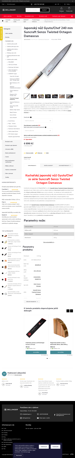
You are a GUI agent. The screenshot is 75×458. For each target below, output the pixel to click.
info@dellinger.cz (26, 414)
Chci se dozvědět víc (48, 242)
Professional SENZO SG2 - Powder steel (14, 79)
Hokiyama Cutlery (12, 126)
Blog (4, 437)
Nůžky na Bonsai (9, 166)
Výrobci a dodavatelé (10, 169)
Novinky (7, 37)
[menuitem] (8, 16)
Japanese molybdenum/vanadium (15, 87)
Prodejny (5, 434)
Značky (7, 177)
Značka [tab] (48, 165)
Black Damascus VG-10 (15, 83)
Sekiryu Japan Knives (13, 131)
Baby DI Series (13, 112)
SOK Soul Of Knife (12, 64)
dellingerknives (26, 418)
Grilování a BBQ (9, 149)
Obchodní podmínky (8, 442)
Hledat (44, 10)
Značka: (27, 157)
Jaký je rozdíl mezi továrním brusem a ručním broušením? (12, 439)
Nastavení (19, 455)
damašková (38, 265)
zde (29, 452)
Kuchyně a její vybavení (11, 145)
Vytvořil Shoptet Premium (63, 454)
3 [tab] (49, 358)
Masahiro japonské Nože (14, 136)
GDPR (4, 446)
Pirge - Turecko (12, 123)
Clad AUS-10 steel (14, 76)
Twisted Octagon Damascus (14, 99)
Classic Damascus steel (14, 91)
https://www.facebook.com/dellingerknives (63, 414)
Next (71, 310)
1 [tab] (47, 358)
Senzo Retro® (13, 117)
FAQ (4, 448)
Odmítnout (44, 446)
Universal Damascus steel (14, 102)
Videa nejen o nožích (44, 418)
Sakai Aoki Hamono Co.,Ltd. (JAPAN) (13, 70)
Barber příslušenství (10, 153)
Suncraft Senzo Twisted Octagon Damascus (61, 188)
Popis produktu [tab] (32, 165)
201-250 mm (37, 271)
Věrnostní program (11, 4)
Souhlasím (55, 446)
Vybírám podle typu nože (13, 46)
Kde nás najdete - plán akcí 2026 (33, 428)
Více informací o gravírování (32, 125)
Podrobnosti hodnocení (43, 39)
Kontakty (5, 432)
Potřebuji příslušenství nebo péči (13, 56)
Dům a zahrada (9, 173)
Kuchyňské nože (9, 41)
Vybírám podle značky (12, 59)
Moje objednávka (7, 444)
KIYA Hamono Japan (13, 134)
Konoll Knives (11, 121)
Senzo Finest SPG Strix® (14, 106)
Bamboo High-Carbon (15, 109)
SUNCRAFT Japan (12, 73)
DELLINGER (11, 62)
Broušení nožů (8, 141)
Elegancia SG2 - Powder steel (13, 95)
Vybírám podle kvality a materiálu (12, 49)
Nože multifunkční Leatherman (9, 161)
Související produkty (64, 165)
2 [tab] (48, 358)
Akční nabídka (8, 33)
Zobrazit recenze (18, 375)
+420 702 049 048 (43, 414)
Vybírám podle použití (12, 44)
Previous (68, 310)
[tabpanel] (36, 335)
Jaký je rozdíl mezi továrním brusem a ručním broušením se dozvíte (42, 135)
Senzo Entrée (13, 115)
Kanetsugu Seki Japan (13, 67)
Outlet (7, 157)
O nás (3, 4)
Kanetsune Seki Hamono (14, 128)
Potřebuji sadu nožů (11, 53)
